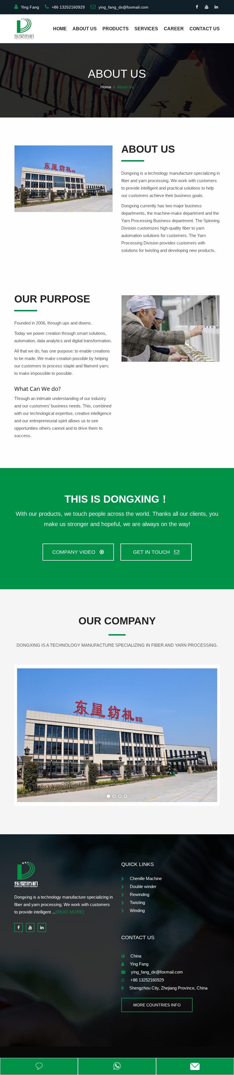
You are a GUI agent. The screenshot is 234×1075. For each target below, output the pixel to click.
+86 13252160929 (68, 7)
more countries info (157, 1005)
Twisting (137, 902)
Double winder (143, 886)
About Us (84, 28)
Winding (137, 910)
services (146, 28)
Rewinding (139, 894)
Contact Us (204, 28)
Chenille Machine (146, 878)
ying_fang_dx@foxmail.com (123, 7)
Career (174, 28)
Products (115, 28)
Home (60, 28)
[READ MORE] (69, 911)
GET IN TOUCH (152, 552)
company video (74, 552)
